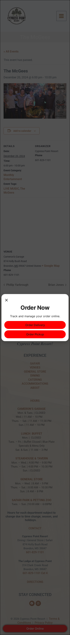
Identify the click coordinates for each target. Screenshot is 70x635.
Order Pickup (35, 334)
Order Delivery (35, 325)
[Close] (6, 300)
